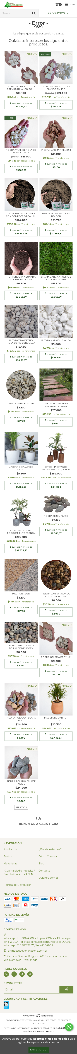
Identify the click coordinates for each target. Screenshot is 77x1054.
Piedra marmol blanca (56, 340)
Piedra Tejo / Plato (56, 516)
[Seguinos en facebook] (14, 974)
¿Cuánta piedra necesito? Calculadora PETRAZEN (19, 872)
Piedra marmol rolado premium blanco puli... (21, 87)
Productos (10, 849)
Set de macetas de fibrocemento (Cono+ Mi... (56, 468)
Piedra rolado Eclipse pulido (21, 782)
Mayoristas (10, 863)
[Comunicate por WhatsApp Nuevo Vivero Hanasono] (69, 1027)
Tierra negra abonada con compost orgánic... (21, 214)
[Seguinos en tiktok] (22, 974)
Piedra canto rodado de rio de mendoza (21, 646)
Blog (41, 863)
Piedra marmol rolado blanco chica (21, 151)
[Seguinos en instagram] (6, 974)
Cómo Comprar (48, 856)
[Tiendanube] (38, 1016)
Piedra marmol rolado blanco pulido (56, 87)
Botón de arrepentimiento (38, 1032)
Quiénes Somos (48, 877)
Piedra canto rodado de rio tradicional (56, 595)
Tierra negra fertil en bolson (56, 214)
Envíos (8, 856)
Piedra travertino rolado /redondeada (21, 341)
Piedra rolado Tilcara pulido (21, 719)
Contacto (44, 870)
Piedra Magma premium (56, 150)
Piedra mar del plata (21, 403)
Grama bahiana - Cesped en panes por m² (56, 278)
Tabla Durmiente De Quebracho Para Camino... (56, 405)
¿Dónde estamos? (50, 849)
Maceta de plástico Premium (21, 468)
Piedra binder (21, 593)
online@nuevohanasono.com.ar (27, 950)
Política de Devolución (18, 884)
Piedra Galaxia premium (56, 657)
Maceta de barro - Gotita (56, 719)
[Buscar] (34, 13)
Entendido (38, 1049)
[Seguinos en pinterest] (30, 974)
